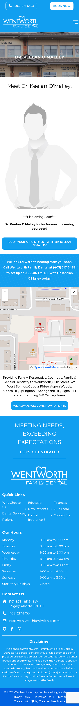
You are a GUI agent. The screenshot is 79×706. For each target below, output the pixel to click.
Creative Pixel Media (52, 701)
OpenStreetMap (45, 367)
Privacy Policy (21, 696)
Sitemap (61, 696)
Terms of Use (43, 696)
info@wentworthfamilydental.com (34, 621)
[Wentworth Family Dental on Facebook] (12, 629)
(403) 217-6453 (23, 6)
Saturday (9, 571)
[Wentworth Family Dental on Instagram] (19, 629)
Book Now (62, 6)
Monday (8, 540)
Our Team (61, 509)
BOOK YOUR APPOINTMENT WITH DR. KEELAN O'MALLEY (39, 243)
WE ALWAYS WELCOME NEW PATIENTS (39, 405)
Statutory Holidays (16, 584)
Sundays (8, 577)
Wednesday (11, 552)
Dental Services (13, 513)
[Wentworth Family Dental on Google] (4, 629)
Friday (6, 565)
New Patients (38, 509)
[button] (75, 23)
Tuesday (8, 546)
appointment (37, 273)
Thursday (9, 559)
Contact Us (62, 515)
